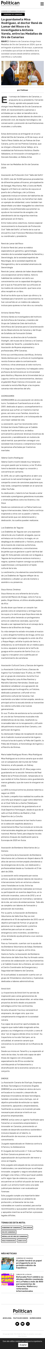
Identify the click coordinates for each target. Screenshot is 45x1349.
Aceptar (23, 1345)
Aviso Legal (7, 1318)
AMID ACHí (22, 1241)
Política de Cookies (20, 1318)
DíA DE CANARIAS (8, 1232)
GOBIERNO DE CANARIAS (11, 1227)
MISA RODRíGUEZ (8, 1241)
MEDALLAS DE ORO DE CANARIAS (14, 1236)
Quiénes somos (35, 1318)
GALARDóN (28, 1227)
